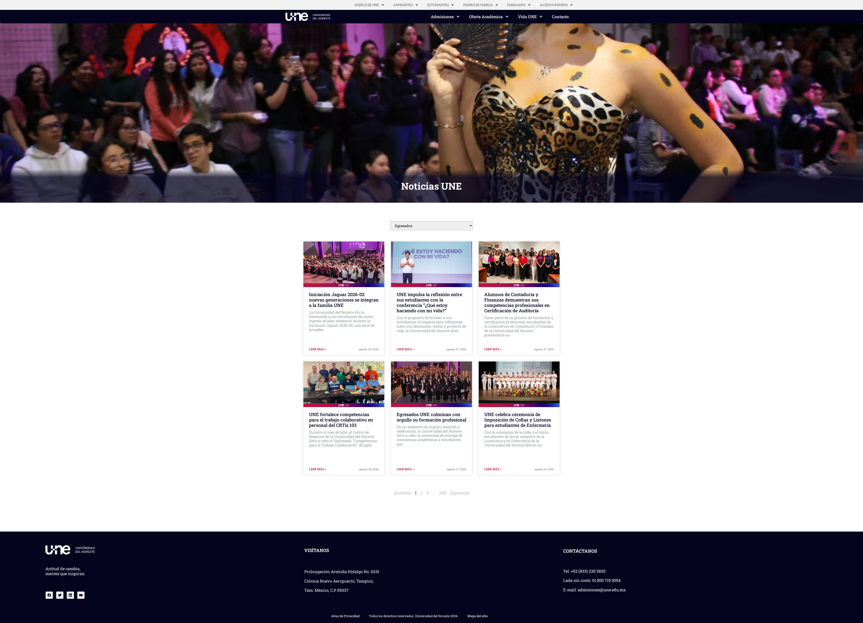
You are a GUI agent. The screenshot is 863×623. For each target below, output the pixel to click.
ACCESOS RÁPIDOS (554, 5)
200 (442, 493)
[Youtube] (81, 595)
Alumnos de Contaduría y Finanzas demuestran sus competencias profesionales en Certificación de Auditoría (517, 302)
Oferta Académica (486, 16)
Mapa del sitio (477, 616)
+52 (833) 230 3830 (588, 571)
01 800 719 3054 (606, 580)
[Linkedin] (70, 595)
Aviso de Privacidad (345, 616)
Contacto (560, 16)
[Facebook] (49, 595)
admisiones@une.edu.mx (602, 589)
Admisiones (442, 16)
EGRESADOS (516, 5)
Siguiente (459, 493)
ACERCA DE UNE (366, 5)
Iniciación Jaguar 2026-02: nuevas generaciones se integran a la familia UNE (344, 299)
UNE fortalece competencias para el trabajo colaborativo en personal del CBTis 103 (341, 419)
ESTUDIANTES (438, 5)
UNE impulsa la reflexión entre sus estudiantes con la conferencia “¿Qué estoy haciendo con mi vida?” (429, 302)
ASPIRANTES (403, 5)
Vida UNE (527, 16)
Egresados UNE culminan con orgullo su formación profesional (431, 417)
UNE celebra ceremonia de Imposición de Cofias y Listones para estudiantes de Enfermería (517, 419)
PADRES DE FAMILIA (478, 5)
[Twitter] (59, 595)
